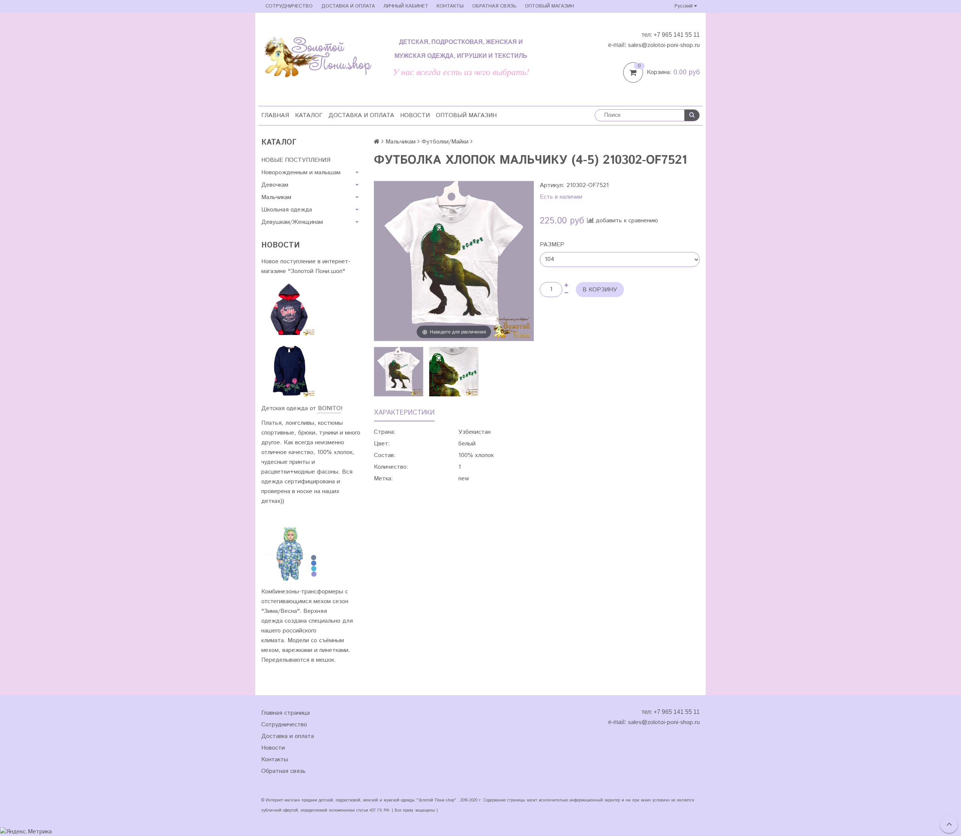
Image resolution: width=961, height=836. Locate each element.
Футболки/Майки (445, 141)
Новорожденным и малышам (300, 172)
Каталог (308, 115)
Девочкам (274, 185)
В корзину (600, 289)
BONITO (329, 408)
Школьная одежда (286, 209)
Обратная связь (494, 6)
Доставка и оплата (348, 6)
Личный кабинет (405, 6)
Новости (415, 115)
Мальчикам (276, 197)
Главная (275, 115)
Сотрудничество (289, 6)
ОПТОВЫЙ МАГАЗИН (549, 6)
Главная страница (285, 713)
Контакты (450, 6)
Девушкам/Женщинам (292, 222)
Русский (684, 6)
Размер (552, 244)
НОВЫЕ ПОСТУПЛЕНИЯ (295, 160)
